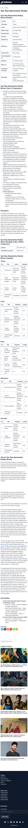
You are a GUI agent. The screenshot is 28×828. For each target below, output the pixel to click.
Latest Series (4, 794)
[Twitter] (8, 822)
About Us (3, 777)
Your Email (4, 809)
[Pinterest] (10, 629)
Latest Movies (4, 792)
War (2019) (6, 544)
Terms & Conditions (6, 780)
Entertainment (4, 797)
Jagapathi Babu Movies (6, 641)
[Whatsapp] (13, 629)
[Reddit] (8, 629)
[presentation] (14, 655)
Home (2, 7)
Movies (6, 7)
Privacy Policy (4, 778)
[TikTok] (23, 822)
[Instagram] (11, 822)
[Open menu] (22, 2)
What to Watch (4, 799)
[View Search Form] (26, 2)
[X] (5, 629)
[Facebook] (2, 629)
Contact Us (3, 784)
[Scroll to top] (24, 825)
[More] (16, 629)
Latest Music (4, 796)
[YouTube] (17, 822)
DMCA (2, 782)
